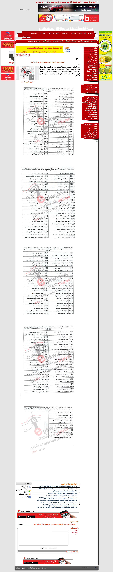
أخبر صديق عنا (40, 2)
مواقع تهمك (92, 114)
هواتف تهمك (92, 112)
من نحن (73, 33)
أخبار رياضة (92, 59)
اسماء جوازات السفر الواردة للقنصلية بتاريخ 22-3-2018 (62, 493)
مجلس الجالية (46, 41)
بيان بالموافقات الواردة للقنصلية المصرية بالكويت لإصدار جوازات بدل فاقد (57, 500)
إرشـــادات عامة (91, 44)
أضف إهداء (92, 129)
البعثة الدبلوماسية (58, 41)
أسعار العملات (90, 89)
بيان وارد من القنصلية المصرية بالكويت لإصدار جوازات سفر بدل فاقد (58, 502)
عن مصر (93, 41)
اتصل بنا (42, 33)
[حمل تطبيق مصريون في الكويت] (48, 563)
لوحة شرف (82, 33)
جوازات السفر (91, 79)
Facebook (25, 497)
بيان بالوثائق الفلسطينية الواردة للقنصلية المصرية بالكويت (61, 495)
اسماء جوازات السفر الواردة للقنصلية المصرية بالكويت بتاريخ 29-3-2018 (57, 488)
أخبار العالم (92, 54)
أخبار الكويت (92, 50)
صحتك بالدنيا (92, 67)
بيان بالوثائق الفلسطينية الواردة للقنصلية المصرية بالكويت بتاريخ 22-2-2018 (57, 507)
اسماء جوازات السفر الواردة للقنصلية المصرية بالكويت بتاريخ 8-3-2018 (58, 498)
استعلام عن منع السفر (89, 102)
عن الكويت (81, 44)
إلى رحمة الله (91, 75)
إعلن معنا (34, 33)
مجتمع (94, 73)
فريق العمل (64, 33)
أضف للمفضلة (23, 494)
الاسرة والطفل (91, 71)
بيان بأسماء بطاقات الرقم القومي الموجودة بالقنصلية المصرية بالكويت (58, 486)
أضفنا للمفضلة (76, 2)
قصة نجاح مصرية (90, 118)
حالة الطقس (90, 92)
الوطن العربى (91, 52)
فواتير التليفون (91, 106)
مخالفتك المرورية (90, 100)
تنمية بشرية (92, 69)
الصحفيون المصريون (34, 41)
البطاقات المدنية (91, 108)
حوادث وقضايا (91, 63)
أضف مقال (92, 126)
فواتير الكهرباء (91, 104)
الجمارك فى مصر (90, 110)
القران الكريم (90, 87)
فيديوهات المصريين (90, 137)
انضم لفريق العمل (52, 33)
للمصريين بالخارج (83, 41)
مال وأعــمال (92, 57)
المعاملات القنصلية (70, 41)
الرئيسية (90, 33)
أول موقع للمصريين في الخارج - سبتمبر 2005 (59, 2)
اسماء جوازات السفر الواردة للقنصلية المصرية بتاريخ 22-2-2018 (60, 504)
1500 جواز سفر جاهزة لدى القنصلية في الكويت (64, 491)
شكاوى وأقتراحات (90, 133)
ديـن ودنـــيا (92, 65)
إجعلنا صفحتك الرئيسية (90, 2)
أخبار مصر (92, 48)
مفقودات (93, 77)
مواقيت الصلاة (90, 85)
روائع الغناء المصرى (90, 135)
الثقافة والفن (92, 61)
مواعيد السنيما (91, 116)
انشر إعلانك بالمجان (89, 124)
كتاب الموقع (92, 131)
